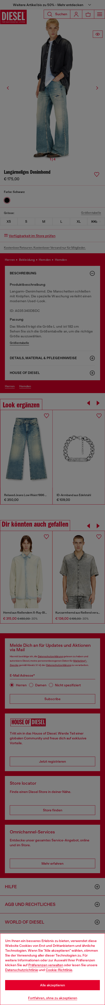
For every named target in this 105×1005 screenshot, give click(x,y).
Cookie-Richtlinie (59, 970)
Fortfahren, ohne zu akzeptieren (52, 998)
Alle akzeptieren (52, 985)
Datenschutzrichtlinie (21, 970)
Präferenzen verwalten (45, 965)
